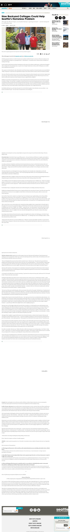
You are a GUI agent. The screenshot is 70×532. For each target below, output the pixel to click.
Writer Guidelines (35, 528)
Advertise (35, 521)
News (34, 8)
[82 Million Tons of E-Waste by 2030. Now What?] (60, 23)
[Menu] (1, 4)
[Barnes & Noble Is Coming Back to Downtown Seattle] (60, 45)
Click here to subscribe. (28, 56)
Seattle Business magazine (35, 525)
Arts (49, 8)
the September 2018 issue (18, 51)
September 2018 (18, 56)
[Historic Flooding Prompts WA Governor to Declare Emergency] (60, 38)
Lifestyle (54, 8)
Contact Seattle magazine (35, 523)
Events (30, 8)
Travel (45, 8)
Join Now (19, 508)
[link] (26, 13)
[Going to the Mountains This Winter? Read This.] (60, 30)
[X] (43, 54)
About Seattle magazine (35, 519)
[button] (26, 8)
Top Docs (24, 8)
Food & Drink (39, 8)
